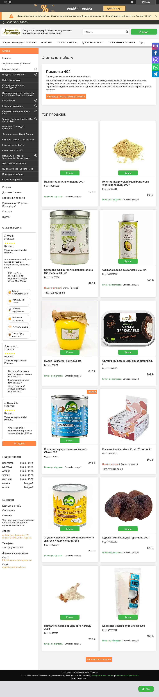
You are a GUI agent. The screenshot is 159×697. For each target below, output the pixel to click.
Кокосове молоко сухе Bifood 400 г (123, 626)
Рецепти (6, 187)
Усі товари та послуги (98, 659)
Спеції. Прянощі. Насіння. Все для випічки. (17, 120)
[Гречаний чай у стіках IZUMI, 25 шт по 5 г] (128, 416)
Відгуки (6, 217)
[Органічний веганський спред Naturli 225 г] (128, 328)
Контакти (7, 211)
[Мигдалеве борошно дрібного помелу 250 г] (70, 593)
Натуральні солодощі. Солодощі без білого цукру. (16, 157)
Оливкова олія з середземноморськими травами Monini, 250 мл (20, 430)
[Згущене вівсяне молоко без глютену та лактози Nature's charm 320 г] (70, 505)
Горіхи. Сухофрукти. (12, 106)
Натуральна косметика (13, 74)
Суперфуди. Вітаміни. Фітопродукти (13, 86)
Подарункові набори (12, 174)
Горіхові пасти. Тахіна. (13, 145)
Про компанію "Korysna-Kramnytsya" (15, 204)
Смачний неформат (12, 179)
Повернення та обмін (13, 197)
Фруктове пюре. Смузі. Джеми (17, 134)
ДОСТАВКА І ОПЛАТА (93, 42)
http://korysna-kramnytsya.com (17, 560)
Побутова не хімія (11, 80)
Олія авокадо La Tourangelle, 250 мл (124, 270)
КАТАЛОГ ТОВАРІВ (66, 42)
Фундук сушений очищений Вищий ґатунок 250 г (17, 389)
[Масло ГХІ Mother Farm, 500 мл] (70, 328)
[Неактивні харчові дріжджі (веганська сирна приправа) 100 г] (128, 149)
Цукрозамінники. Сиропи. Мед (17, 169)
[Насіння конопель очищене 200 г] (70, 149)
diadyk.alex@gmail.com (14, 567)
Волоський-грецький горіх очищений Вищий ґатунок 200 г (20, 374)
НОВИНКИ (46, 42)
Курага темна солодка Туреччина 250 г (126, 537)
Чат (148, 689)
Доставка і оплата (11, 192)
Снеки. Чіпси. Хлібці (12, 150)
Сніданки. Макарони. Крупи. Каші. (16, 112)
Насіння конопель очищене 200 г (64, 181)
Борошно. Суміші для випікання (13, 127)
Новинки (6, 58)
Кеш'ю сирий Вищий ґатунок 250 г (18, 381)
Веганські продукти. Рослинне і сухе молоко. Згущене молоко (18, 94)
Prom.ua (94, 673)
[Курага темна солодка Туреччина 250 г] (128, 505)
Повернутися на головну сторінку (67, 96)
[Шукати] (126, 32)
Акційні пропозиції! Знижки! (16, 63)
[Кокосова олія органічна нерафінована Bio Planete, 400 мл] (70, 237)
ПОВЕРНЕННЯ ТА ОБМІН (122, 42)
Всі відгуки (19, 443)
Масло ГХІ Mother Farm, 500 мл (63, 361)
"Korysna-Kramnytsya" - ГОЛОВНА (19, 42)
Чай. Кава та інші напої (14, 163)
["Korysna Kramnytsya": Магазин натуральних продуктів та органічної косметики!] (11, 31)
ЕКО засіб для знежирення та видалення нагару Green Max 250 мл (17, 277)
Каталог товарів (10, 69)
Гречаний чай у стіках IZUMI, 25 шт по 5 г (127, 449)
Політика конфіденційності (127, 675)
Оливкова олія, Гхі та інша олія (18, 139)
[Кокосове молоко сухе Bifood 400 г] (128, 593)
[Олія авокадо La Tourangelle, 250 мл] (128, 237)
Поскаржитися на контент (102, 675)
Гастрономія (8, 100)
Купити (69, 173)
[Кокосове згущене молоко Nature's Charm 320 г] (70, 416)
